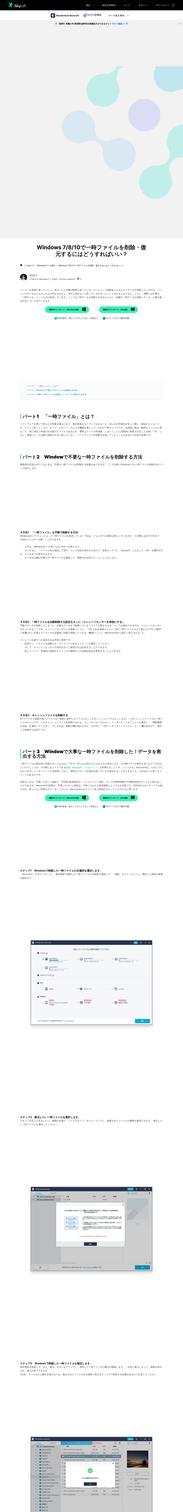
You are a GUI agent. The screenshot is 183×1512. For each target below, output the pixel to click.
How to (29, 265)
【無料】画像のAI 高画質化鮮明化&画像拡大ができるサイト (91, 23)
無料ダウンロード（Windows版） (64, 309)
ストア (127, 5)
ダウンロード (162, 5)
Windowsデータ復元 (46, 265)
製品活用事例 (109, 5)
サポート (143, 5)
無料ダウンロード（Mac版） (116, 309)
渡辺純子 (33, 275)
